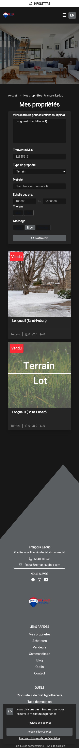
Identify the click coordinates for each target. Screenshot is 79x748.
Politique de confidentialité (29, 746)
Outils (39, 667)
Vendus (43, 227)
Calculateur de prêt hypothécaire (39, 695)
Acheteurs (39, 641)
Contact (39, 673)
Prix (28, 213)
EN (72, 15)
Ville (18, 213)
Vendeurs (39, 647)
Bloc (30, 227)
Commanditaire (39, 654)
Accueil (12, 95)
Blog (39, 660)
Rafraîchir (41, 238)
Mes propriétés (40, 634)
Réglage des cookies (39, 722)
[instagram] (39, 580)
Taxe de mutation (40, 702)
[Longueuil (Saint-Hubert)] (39, 121)
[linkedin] (46, 580)
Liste (18, 227)
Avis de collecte (56, 746)
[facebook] (33, 580)
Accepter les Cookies (39, 731)
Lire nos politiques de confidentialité (39, 738)
